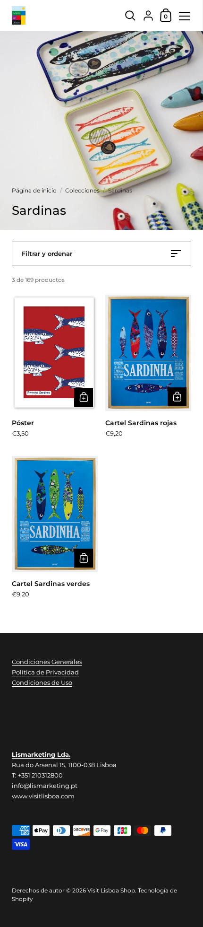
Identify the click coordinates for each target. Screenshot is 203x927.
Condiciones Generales (47, 661)
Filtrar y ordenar (47, 253)
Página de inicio (34, 190)
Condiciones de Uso (42, 682)
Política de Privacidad (45, 672)
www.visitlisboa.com (43, 796)
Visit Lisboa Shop (111, 890)
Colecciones (82, 190)
